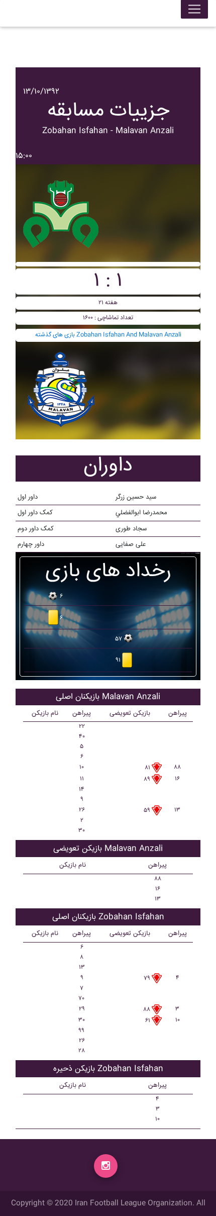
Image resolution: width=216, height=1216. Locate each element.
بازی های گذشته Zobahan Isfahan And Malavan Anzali (108, 335)
